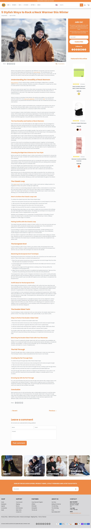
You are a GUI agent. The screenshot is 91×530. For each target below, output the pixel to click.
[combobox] (69, 5)
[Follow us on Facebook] (72, 49)
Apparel (3, 506)
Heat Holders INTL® (56, 512)
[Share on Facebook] (8, 64)
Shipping (18, 504)
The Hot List (34, 510)
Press (53, 510)
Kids (20, 5)
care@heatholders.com (75, 513)
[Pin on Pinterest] (10, 64)
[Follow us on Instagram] (77, 49)
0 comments (61, 63)
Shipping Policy (34, 516)
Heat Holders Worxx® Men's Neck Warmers (79, 87)
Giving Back (34, 508)
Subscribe (79, 42)
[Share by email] (14, 64)
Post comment (19, 443)
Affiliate (33, 504)
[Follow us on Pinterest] (79, 49)
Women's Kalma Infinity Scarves (79, 160)
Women (14, 5)
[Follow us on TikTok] (83, 49)
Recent (14, 411)
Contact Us (18, 512)
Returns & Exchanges (25, 516)
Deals (38, 5)
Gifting (33, 5)
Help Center (19, 510)
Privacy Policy (4, 516)
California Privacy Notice (14, 516)
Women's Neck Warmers (78, 123)
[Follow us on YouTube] (81, 49)
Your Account (19, 502)
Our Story (54, 502)
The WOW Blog (55, 508)
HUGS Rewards (19, 508)
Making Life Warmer (56, 504)
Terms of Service (42, 516)
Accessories (4, 508)
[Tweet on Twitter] (12, 64)
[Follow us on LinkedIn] (85, 49)
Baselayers (3, 504)
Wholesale (34, 506)
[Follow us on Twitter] (75, 49)
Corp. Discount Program (37, 502)
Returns (18, 506)
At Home (26, 5)
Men (8, 5)
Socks (2, 502)
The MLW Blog (55, 506)
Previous (52, 411)
